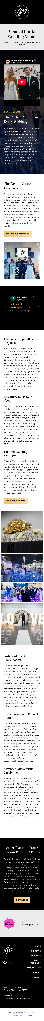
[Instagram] (10, 962)
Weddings (35, 963)
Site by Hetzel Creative (22, 1016)
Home (7, 43)
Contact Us (22, 900)
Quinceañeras (33, 968)
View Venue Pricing (15, 501)
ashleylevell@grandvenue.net (17, 998)
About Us (36, 973)
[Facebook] (5, 962)
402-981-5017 (9, 995)
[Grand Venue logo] (22, 12)
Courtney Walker (24, 297)
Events (37, 960)
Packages (36, 956)
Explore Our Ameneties (17, 234)
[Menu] (37, 12)
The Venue (36, 951)
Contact (36, 977)
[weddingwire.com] (31, 923)
